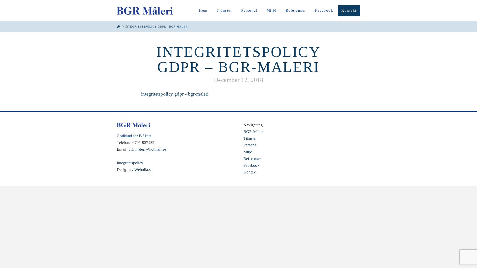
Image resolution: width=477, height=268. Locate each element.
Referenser (252, 159)
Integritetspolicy (130, 163)
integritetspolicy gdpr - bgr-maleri (174, 94)
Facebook (251, 165)
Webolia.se (143, 170)
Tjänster (250, 138)
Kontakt (250, 172)
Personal (250, 145)
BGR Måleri (253, 132)
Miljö (247, 152)
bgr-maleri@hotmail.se (147, 149)
